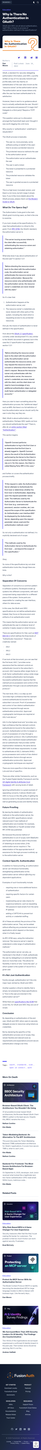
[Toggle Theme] (34, 2)
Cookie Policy (25, 1443)
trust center (10, 1418)
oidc (31, 1065)
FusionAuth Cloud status (28, 1408)
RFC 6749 (16, 229)
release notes (11, 1414)
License (8, 1441)
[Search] (37, 2)
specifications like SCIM (24, 1002)
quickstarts (11, 1395)
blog (27, 1411)
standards (21, 1065)
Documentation (10, 1411)
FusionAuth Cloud (11, 1391)
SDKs (11, 1404)
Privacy (26, 1441)
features (28, 1388)
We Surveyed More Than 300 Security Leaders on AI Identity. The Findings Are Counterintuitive (20, 1334)
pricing (27, 1391)
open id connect (17, 1068)
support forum (28, 1404)
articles (28, 1414)
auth (30, 1068)
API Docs (11, 1408)
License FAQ (17, 1441)
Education (7, 10)
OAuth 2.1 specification (23, 334)
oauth (12, 1065)
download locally (11, 1388)
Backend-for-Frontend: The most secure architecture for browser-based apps (18, 1166)
